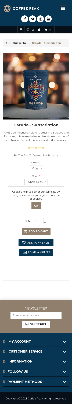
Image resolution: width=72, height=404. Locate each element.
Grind (35, 176)
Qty (27, 221)
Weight (35, 162)
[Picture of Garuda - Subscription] (36, 85)
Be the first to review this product (36, 155)
